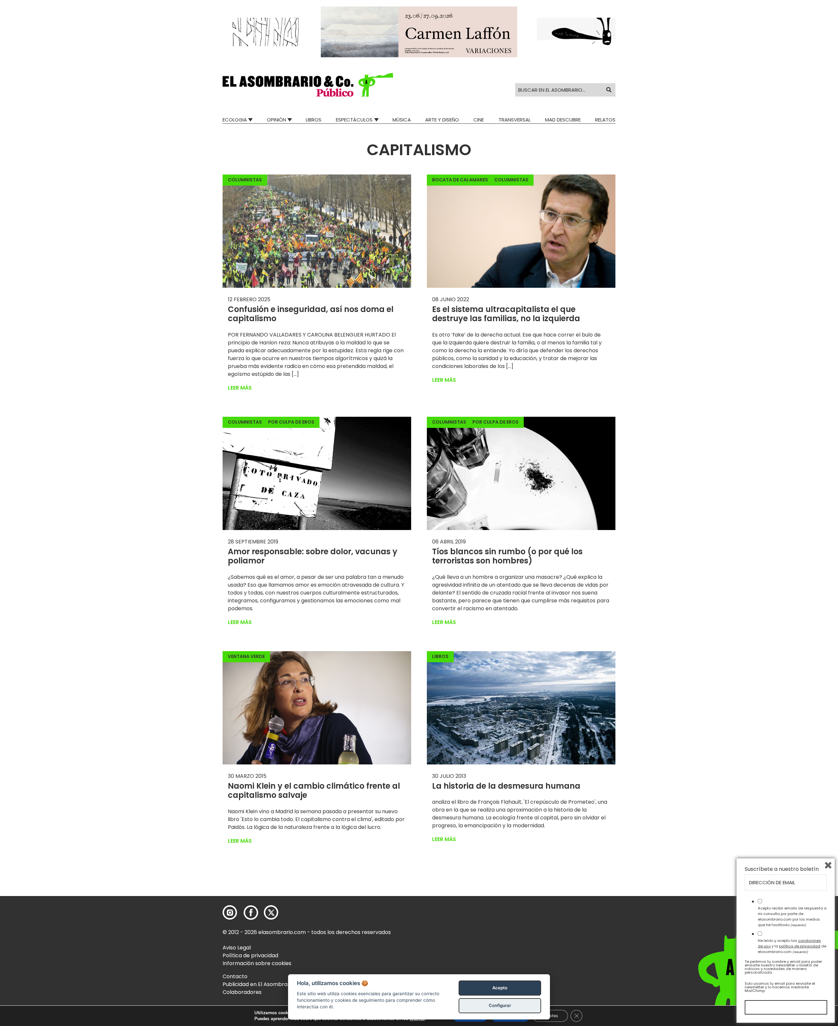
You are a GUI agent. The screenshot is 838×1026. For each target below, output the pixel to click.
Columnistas (245, 179)
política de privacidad (799, 946)
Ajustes (550, 1016)
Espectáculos (354, 119)
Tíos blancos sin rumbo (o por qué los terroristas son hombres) (507, 556)
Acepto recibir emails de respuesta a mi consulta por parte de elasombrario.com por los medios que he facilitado (792, 916)
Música (401, 119)
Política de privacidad (250, 955)
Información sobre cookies (257, 963)
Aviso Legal (237, 947)
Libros (313, 119)
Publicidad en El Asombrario (258, 984)
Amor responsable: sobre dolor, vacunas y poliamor (312, 556)
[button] (308, 85)
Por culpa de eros (291, 422)
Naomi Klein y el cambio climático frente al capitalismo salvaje (314, 790)
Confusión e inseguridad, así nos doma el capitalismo (310, 314)
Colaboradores (242, 992)
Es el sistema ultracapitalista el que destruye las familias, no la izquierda (506, 314)
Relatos (605, 119)
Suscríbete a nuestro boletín (782, 869)
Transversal (515, 119)
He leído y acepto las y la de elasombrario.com (792, 946)
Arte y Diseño (442, 119)
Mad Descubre (563, 119)
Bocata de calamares (460, 179)
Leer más (240, 388)
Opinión (276, 119)
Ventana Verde (246, 656)
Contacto (235, 976)
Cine (478, 119)
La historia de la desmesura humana (506, 785)
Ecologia (235, 119)
